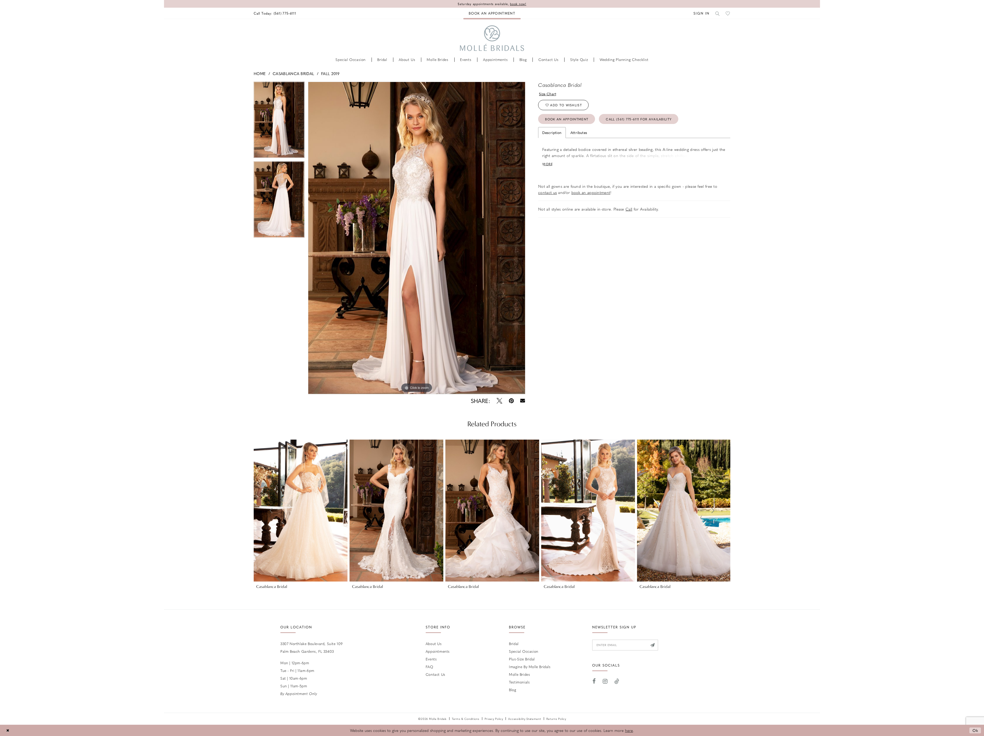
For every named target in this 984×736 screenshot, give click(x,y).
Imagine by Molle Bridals (529, 666)
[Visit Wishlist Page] (728, 13)
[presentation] (300, 511)
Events (431, 658)
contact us (547, 192)
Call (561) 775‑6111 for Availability (639, 119)
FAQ (429, 666)
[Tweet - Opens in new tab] (499, 400)
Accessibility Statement (524, 718)
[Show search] (718, 13)
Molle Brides (519, 674)
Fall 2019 (330, 73)
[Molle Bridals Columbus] (492, 38)
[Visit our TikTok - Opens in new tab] (617, 681)
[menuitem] (275, 13)
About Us (434, 643)
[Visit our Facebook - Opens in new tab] (594, 681)
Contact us (435, 674)
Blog (512, 689)
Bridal (514, 643)
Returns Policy (556, 718)
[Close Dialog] (7, 730)
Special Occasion (523, 651)
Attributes (578, 132)
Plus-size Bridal (522, 658)
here (629, 730)
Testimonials (519, 682)
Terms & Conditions (465, 718)
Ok (975, 730)
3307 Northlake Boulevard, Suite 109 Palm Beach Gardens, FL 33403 (311, 647)
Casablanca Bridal (293, 73)
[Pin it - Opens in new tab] (511, 400)
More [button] (547, 164)
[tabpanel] (279, 121)
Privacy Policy (494, 718)
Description (551, 132)
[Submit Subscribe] (652, 645)
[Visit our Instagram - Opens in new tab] (605, 681)
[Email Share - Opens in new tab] (523, 401)
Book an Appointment (566, 119)
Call (629, 209)
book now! (518, 4)
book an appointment (590, 192)
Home (260, 73)
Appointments (438, 651)
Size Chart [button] (548, 93)
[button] (701, 13)
